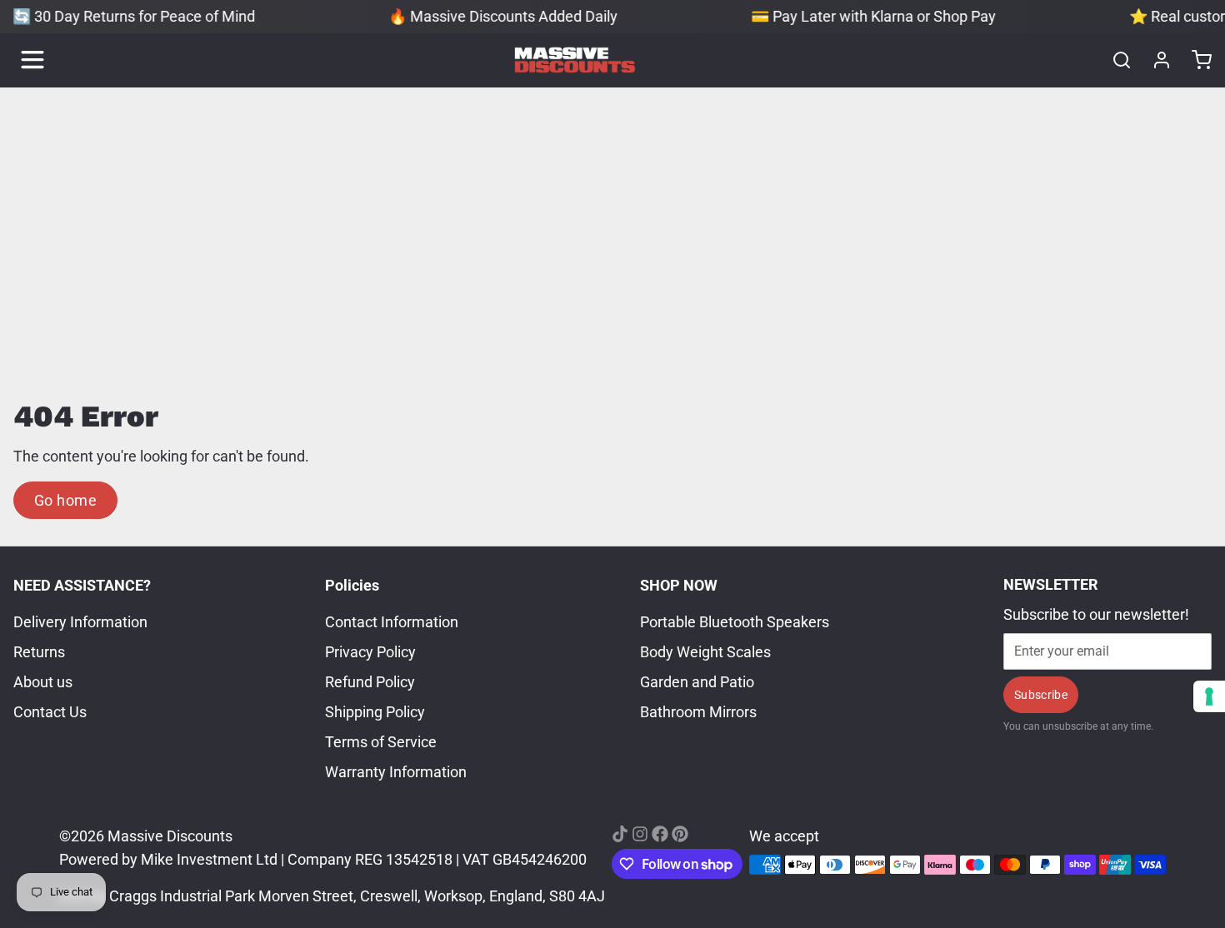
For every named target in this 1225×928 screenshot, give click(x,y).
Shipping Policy (375, 712)
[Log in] (1155, 60)
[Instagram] (640, 834)
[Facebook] (660, 834)
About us (42, 682)
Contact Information (391, 622)
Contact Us (50, 712)
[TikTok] (620, 834)
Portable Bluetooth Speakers (734, 622)
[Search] (1115, 60)
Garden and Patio (697, 682)
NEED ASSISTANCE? (82, 585)
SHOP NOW (679, 585)
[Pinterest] (680, 834)
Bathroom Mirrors (698, 712)
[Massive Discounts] (575, 60)
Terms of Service (381, 742)
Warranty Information (396, 772)
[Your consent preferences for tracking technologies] (1209, 696)
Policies (352, 585)
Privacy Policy (370, 652)
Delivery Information (80, 622)
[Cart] (1195, 60)
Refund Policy (370, 682)
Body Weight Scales (705, 652)
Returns (39, 652)
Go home (65, 500)
